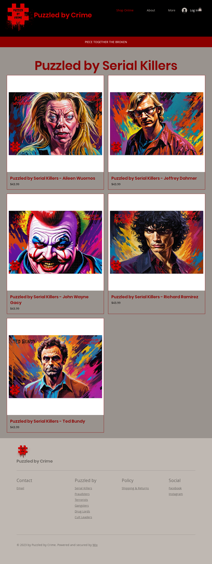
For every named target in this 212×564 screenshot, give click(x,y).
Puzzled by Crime (63, 15)
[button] (200, 9)
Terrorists (81, 500)
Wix (95, 545)
